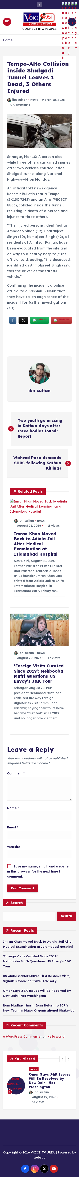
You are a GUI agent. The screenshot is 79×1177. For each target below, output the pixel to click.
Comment (16, 773)
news (34, 100)
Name (13, 808)
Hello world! (56, 1036)
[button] (62, 1059)
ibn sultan (19, 100)
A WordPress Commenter (22, 1036)
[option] (39, 1086)
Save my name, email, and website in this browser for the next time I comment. (37, 872)
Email (12, 827)
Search (17, 903)
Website (13, 847)
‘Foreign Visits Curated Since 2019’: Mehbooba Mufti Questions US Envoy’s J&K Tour (37, 961)
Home (7, 40)
